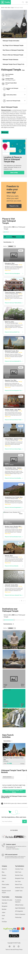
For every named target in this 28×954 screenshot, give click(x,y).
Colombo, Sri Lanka (7, 900)
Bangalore (4, 906)
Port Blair (4, 921)
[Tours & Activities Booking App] (14, 935)
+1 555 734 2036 (14, 849)
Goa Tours (18, 881)
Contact (4, 878)
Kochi (3, 915)
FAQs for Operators (20, 914)
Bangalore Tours (19, 878)
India (6, 7)
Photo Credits (5, 884)
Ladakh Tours (18, 890)
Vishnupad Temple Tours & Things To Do (13, 64)
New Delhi (4, 903)
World (2, 7)
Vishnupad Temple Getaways (10, 59)
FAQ (3, 881)
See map (20, 264)
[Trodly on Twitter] (18, 946)
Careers (4, 887)
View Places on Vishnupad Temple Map (13, 50)
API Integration (19, 911)
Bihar (9, 7)
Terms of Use (9, 949)
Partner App (18, 917)
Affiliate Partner (19, 905)
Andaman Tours (19, 887)
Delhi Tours (18, 872)
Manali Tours (18, 884)
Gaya (12, 7)
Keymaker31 (7, 35)
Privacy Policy (18, 949)
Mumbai (4, 909)
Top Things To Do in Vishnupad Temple (13, 45)
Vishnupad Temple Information (11, 40)
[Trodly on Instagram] (14, 946)
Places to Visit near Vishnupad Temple (13, 55)
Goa (3, 918)
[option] (14, 24)
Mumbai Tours (19, 875)
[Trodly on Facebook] (9, 946)
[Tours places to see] (5, 2)
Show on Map (14, 172)
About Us (4, 869)
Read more (8, 270)
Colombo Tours (19, 869)
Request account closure (6, 891)
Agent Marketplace (20, 908)
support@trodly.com (11, 847)
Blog (3, 872)
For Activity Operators (18, 901)
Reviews (4, 875)
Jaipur (3, 912)
